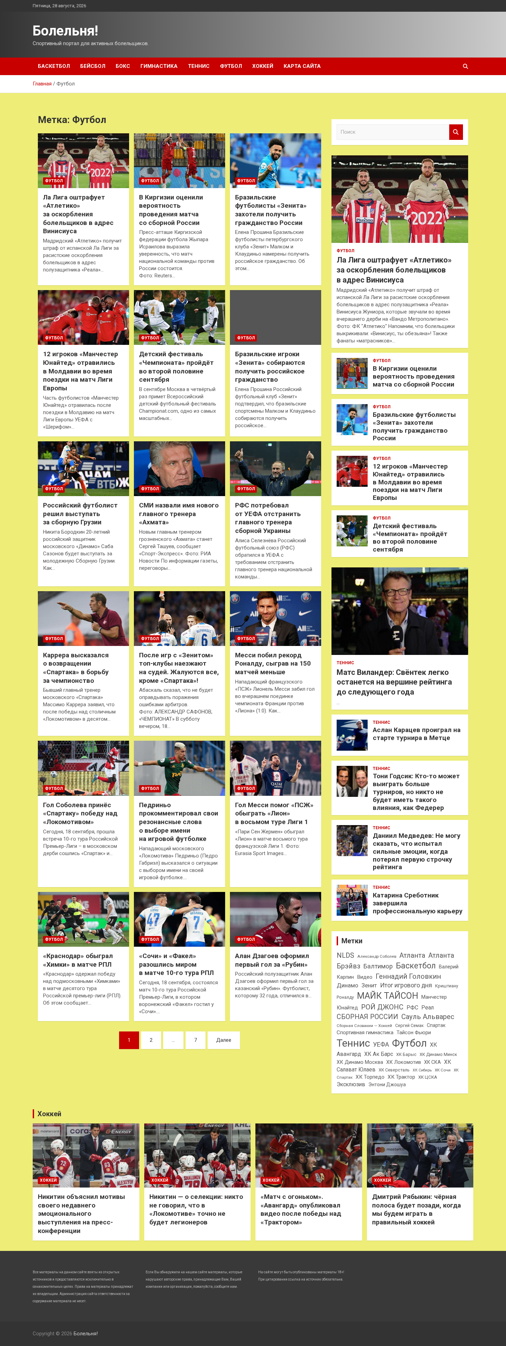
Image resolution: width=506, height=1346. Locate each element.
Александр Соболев (376, 956)
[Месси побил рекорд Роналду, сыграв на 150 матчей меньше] (275, 618)
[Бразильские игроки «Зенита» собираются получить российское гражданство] (275, 317)
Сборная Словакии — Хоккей (364, 1025)
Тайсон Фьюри (414, 1032)
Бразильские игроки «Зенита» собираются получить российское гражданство (270, 366)
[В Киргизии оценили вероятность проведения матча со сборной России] (179, 160)
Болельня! (65, 31)
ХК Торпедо (370, 1077)
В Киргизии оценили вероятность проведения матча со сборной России (171, 210)
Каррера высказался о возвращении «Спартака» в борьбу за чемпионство (76, 668)
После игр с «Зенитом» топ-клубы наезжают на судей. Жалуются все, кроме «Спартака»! (179, 668)
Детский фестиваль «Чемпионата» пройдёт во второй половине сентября (176, 366)
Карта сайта (302, 66)
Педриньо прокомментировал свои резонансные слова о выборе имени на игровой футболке (178, 822)
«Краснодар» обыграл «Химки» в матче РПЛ (78, 960)
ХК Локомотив (403, 1062)
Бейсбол (92, 66)
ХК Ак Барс (378, 1054)
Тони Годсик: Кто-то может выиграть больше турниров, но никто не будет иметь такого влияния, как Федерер (416, 791)
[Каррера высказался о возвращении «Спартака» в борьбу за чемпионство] (83, 618)
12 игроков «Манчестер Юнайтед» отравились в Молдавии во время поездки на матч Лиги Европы (80, 371)
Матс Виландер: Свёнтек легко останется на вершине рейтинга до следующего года (394, 682)
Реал (427, 1007)
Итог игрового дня (406, 985)
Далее (223, 1040)
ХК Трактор (401, 1077)
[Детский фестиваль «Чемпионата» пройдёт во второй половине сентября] (179, 317)
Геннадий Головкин (408, 976)
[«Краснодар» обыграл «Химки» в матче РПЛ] (83, 919)
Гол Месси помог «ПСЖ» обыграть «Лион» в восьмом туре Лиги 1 (274, 813)
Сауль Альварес (427, 1017)
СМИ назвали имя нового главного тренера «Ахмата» (179, 513)
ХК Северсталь (394, 1069)
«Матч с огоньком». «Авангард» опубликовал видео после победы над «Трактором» (301, 1209)
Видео (364, 977)
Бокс (123, 66)
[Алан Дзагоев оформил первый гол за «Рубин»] (275, 919)
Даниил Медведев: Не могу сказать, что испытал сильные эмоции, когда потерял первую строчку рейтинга (417, 851)
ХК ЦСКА (427, 1077)
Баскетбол (54, 66)
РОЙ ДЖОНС (382, 1007)
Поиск (456, 132)
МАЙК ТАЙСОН (387, 995)
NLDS (345, 955)
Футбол (231, 66)
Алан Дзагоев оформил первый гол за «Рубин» (272, 960)
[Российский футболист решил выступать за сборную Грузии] (83, 468)
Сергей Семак (409, 1025)
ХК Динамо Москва (360, 1062)
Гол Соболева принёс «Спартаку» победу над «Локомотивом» (80, 813)
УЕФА (381, 1044)
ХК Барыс (406, 1054)
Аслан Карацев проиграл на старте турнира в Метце (417, 734)
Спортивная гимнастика (365, 1032)
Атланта (412, 955)
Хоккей (262, 66)
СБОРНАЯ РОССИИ (367, 1017)
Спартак (436, 1025)
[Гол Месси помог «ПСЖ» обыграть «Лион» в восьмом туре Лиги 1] (275, 768)
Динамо (347, 985)
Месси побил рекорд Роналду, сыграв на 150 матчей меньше (273, 663)
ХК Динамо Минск (438, 1054)
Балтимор (378, 966)
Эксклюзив (351, 1084)
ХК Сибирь (422, 1070)
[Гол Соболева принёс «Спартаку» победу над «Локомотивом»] (83, 768)
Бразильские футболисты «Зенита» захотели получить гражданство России (271, 210)
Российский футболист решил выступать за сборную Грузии (80, 513)
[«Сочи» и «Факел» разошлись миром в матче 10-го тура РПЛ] (179, 919)
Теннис (199, 66)
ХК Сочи (443, 1070)
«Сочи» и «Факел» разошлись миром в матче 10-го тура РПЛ (176, 964)
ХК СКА (432, 1062)
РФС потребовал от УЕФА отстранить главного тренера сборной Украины (268, 518)
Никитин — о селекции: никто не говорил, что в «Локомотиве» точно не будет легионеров (196, 1209)
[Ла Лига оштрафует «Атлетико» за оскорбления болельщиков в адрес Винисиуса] (83, 160)
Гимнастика (159, 66)
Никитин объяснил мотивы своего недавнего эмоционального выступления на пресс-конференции (81, 1214)
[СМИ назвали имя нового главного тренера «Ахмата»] (179, 468)
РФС (412, 1007)
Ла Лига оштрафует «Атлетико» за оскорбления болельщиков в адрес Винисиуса (78, 214)
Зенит (369, 985)
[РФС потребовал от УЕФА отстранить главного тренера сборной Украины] (275, 468)
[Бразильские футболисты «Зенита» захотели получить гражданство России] (275, 160)
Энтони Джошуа (387, 1084)
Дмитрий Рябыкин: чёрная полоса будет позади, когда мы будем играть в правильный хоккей (416, 1209)
